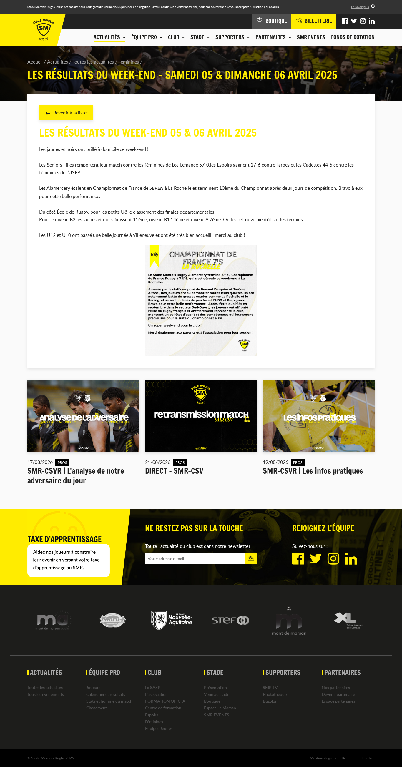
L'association (156, 694)
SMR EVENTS (311, 37)
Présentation (215, 687)
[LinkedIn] (372, 21)
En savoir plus (360, 7)
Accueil (35, 62)
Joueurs (93, 687)
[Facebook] (345, 21)
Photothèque (275, 694)
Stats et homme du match (109, 701)
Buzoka (269, 701)
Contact (368, 758)
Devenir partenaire (338, 694)
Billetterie (349, 758)
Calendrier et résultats (105, 694)
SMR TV (270, 687)
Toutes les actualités (93, 62)
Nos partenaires (336, 687)
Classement (96, 708)
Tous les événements (45, 694)
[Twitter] (354, 21)
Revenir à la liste (70, 112)
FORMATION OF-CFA (165, 701)
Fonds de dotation (353, 37)
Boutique (212, 701)
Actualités (57, 62)
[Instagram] (363, 21)
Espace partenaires (338, 701)
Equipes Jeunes (158, 728)
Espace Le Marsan (220, 708)
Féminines (128, 62)
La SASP (152, 687)
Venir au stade (216, 694)
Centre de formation (163, 708)
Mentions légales (323, 758)
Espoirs (151, 715)
